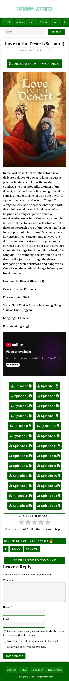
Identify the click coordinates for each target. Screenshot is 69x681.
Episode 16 (49, 456)
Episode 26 (49, 506)
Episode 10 (48, 426)
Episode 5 (21, 406)
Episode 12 (48, 436)
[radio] (21, 522)
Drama (16, 549)
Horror (56, 22)
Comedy (31, 22)
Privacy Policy (54, 669)
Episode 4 (48, 396)
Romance (32, 549)
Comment (9, 580)
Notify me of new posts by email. (26, 646)
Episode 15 (21, 456)
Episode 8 (48, 416)
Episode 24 (49, 496)
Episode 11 (20, 436)
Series (43, 50)
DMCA (23, 669)
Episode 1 (21, 386)
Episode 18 (49, 466)
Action (20, 22)
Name (6, 607)
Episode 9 (20, 426)
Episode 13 (21, 446)
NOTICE (7, 22)
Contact (11, 669)
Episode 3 (21, 396)
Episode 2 (48, 386)
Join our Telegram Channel (36, 64)
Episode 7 (21, 416)
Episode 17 (20, 466)
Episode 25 (21, 506)
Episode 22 (49, 486)
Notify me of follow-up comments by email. (32, 641)
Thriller (44, 22)
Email (6, 619)
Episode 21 (20, 486)
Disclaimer (37, 669)
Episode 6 (48, 406)
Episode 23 (21, 496)
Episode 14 (49, 446)
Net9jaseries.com (44, 676)
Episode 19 (20, 476)
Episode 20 (49, 476)
